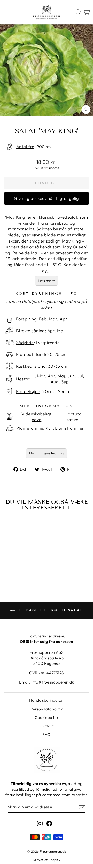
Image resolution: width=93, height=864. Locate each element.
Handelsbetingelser (46, 700)
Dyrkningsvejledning (46, 453)
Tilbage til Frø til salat (50, 610)
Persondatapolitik (46, 709)
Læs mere (46, 280)
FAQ (46, 734)
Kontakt (46, 726)
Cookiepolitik (46, 717)
